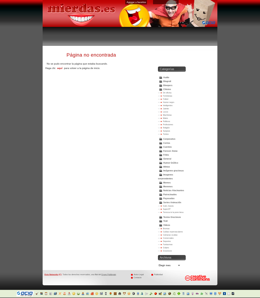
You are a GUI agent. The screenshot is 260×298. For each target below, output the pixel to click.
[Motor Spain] (134, 294)
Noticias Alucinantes (173, 190)
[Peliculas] (157, 294)
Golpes (166, 248)
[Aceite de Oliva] (37, 294)
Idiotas (166, 167)
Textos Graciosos (172, 217)
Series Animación (172, 202)
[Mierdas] (129, 294)
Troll (165, 221)
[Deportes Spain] (74, 294)
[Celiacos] (60, 294)
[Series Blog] (184, 294)
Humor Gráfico (170, 163)
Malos (165, 118)
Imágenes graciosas (173, 170)
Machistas (167, 115)
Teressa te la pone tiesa (173, 212)
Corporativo (169, 139)
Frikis (166, 155)
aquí (59, 68)
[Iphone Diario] (106, 294)
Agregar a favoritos (136, 2)
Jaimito (166, 109)
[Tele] (161, 294)
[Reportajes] (226, 294)
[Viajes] (203, 294)
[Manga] (120, 294)
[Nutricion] (152, 294)
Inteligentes (168, 105)
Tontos (166, 134)
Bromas (166, 228)
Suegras (166, 131)
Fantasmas (168, 244)
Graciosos (167, 251)
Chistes (167, 89)
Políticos (166, 121)
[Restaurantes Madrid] (180, 294)
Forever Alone (170, 151)
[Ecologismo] (79, 294)
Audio (166, 77)
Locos (165, 112)
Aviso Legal (139, 274)
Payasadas (169, 198)
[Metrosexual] (221, 294)
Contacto (137, 277)
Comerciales (168, 238)
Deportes (167, 241)
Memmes (168, 186)
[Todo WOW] (166, 294)
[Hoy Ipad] (230, 294)
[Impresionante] (102, 294)
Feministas (167, 96)
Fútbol (165, 99)
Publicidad (158, 274)
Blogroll (167, 81)
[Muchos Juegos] (148, 294)
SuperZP (167, 209)
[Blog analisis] (51, 294)
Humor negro (168, 102)
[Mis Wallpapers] (207, 294)
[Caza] (217, 294)
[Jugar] (115, 294)
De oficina (167, 93)
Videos (166, 225)
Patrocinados (170, 194)
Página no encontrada (91, 55)
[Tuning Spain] (194, 294)
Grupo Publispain (108, 274)
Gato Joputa (168, 206)
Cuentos (167, 147)
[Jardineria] (111, 294)
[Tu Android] (175, 294)
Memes (167, 182)
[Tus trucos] (198, 294)
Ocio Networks (51, 274)
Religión (166, 128)
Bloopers (167, 85)
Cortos (166, 143)
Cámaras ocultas (170, 235)
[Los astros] (46, 294)
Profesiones (168, 124)
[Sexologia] (189, 294)
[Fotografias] (88, 294)
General (167, 159)
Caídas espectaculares (173, 232)
